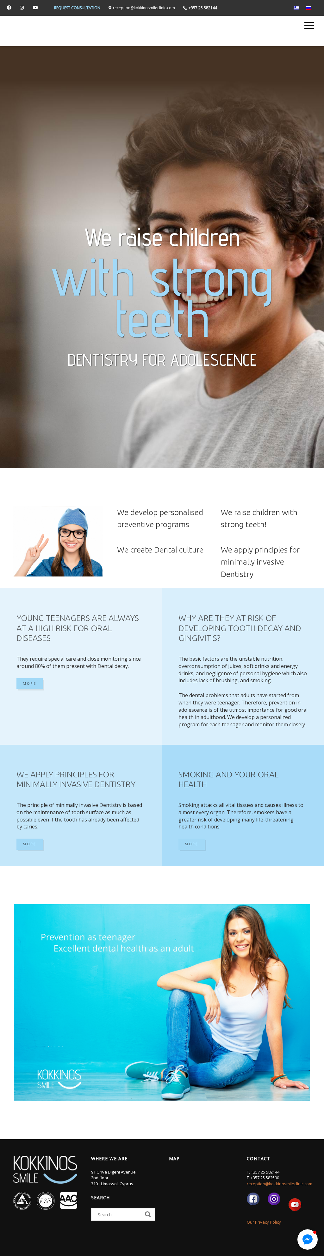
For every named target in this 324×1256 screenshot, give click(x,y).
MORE (29, 683)
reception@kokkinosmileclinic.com (279, 1184)
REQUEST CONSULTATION (77, 7)
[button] (307, 1239)
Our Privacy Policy (264, 1222)
